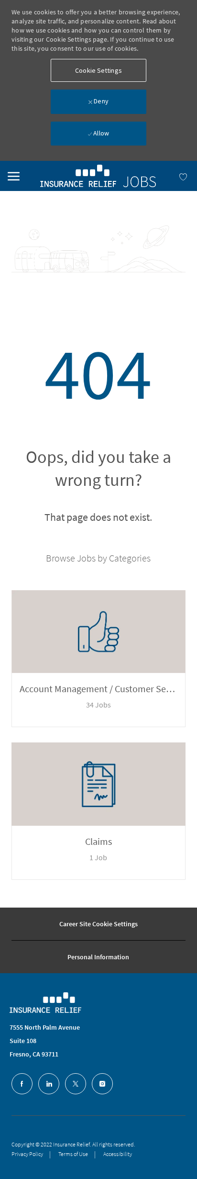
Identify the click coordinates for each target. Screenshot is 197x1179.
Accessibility (117, 1153)
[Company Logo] (53, 1002)
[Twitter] (75, 1083)
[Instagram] (102, 1083)
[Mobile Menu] (14, 174)
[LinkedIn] (48, 1083)
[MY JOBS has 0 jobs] (172, 175)
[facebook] (22, 1083)
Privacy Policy (27, 1153)
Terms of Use (73, 1153)
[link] (98, 176)
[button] (98, 70)
